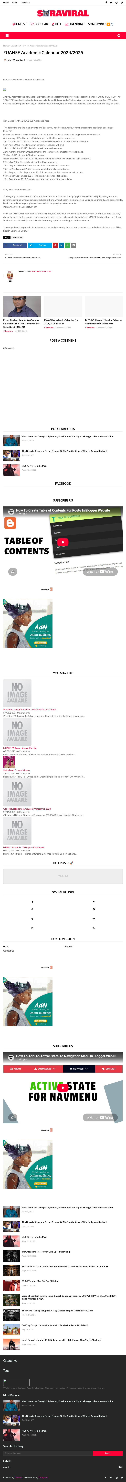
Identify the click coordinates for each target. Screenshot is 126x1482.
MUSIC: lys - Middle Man (34, 466)
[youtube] (94, 928)
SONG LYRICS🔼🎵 (101, 24)
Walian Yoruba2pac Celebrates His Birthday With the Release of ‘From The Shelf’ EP (65, 1266)
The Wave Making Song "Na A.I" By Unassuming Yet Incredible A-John (57, 1310)
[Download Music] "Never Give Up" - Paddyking (46, 1251)
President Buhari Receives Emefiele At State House (29, 709)
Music (63, 1467)
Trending (76, 24)
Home (6, 2)
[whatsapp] (32, 909)
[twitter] (111, 2)
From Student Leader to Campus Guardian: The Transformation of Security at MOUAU (21, 323)
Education (15, 46)
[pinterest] (121, 2)
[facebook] (106, 2)
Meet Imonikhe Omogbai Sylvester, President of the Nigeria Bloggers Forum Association (68, 436)
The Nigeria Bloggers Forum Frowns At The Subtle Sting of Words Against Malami (64, 451)
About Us (68, 946)
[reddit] (94, 909)
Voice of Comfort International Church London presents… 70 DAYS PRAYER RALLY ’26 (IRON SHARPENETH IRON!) (69, 1297)
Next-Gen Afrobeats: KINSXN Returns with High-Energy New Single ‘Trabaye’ (61, 1340)
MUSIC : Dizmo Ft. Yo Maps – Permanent (24, 847)
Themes (18, 1477)
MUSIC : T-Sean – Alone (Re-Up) (19, 748)
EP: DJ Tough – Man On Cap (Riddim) (40, 1281)
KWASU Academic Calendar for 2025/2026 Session (61, 322)
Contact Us (25, 2)
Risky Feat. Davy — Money (16, 770)
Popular (41, 24)
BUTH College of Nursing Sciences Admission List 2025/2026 (103, 322)
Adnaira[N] (45, 590)
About (14, 2)
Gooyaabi (43, 1477)
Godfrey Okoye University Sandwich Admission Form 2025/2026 (55, 1325)
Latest (21, 24)
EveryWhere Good (16, 60)
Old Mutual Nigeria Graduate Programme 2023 (27, 808)
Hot (58, 24)
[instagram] (116, 2)
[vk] (94, 918)
